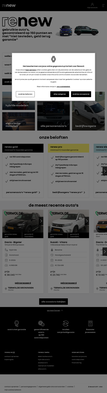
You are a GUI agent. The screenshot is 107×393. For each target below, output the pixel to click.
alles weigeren (60, 94)
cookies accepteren (81, 94)
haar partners (30, 70)
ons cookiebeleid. (63, 87)
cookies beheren (25, 94)
